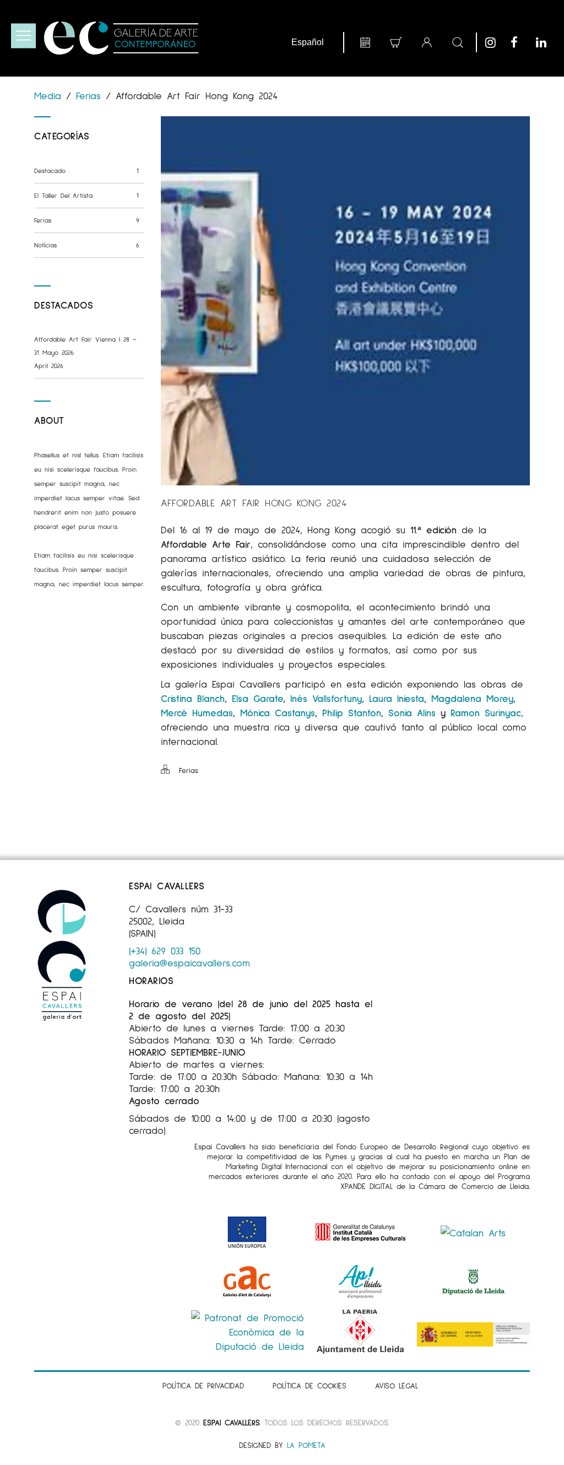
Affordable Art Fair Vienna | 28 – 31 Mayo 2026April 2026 (85, 352)
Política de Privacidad (203, 1385)
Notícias (86, 245)
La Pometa (306, 1445)
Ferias (88, 95)
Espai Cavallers (231, 1422)
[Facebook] (520, 42)
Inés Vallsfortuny (326, 698)
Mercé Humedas (197, 712)
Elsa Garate (257, 698)
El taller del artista (86, 195)
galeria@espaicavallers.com (189, 962)
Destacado (86, 170)
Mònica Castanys (277, 712)
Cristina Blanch (193, 698)
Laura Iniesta (396, 698)
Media (50, 95)
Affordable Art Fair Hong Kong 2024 (253, 502)
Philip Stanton (351, 712)
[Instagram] (495, 42)
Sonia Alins (412, 712)
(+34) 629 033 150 (164, 950)
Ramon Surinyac (486, 712)
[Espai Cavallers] (121, 38)
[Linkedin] (546, 42)
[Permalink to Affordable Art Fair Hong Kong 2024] (345, 481)
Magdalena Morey (472, 698)
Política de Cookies (309, 1385)
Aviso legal (396, 1385)
